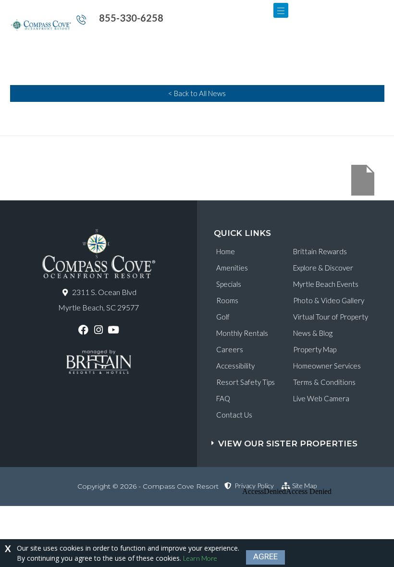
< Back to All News (197, 93)
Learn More (200, 558)
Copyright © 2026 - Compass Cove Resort (148, 486)
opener (280, 10)
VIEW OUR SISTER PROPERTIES (287, 443)
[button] (302, 439)
